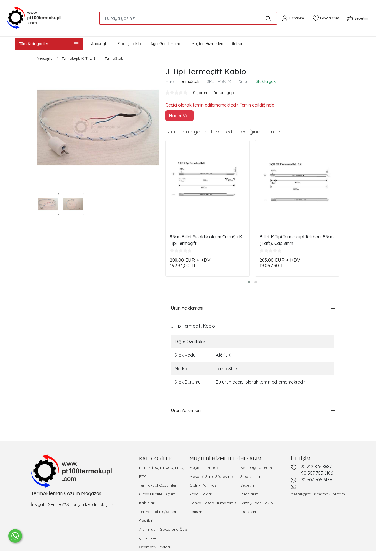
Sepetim (247, 485)
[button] (249, 282)
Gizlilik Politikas (203, 485)
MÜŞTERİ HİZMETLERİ (215, 458)
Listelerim (248, 511)
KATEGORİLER (155, 458)
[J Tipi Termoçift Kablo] (98, 128)
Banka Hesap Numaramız (213, 502)
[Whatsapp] (15, 536)
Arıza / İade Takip (256, 502)
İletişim (196, 511)
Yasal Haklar (201, 494)
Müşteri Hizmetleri (206, 467)
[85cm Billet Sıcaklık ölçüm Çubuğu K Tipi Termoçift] (207, 182)
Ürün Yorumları (186, 410)
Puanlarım (249, 494)
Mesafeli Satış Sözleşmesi (212, 476)
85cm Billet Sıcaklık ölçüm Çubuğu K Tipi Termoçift (206, 240)
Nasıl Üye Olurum (256, 467)
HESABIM (250, 458)
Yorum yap (224, 92)
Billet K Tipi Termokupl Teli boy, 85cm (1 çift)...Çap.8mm (297, 240)
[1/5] (167, 92)
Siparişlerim (250, 476)
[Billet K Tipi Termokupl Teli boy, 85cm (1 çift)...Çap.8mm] (297, 182)
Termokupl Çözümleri (158, 485)
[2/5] (169, 92)
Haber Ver (179, 115)
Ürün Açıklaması (187, 308)
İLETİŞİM (300, 458)
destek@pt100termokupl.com (318, 494)
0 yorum (201, 92)
